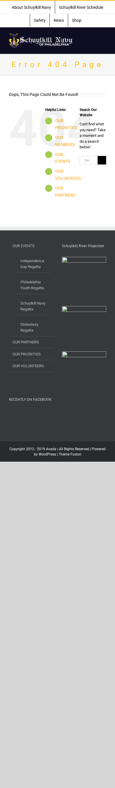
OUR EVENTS (23, 246)
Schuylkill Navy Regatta (32, 306)
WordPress (47, 454)
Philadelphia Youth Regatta (32, 285)
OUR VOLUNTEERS (28, 366)
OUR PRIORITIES (26, 354)
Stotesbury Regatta (29, 327)
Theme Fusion (70, 454)
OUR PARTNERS (25, 342)
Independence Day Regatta (32, 264)
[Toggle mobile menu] (103, 36)
